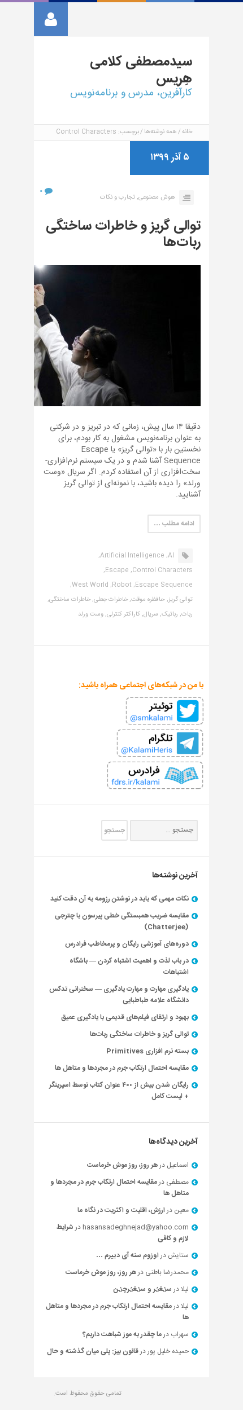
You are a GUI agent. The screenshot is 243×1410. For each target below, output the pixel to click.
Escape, (116, 570)
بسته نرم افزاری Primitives (147, 1051)
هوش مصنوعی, (156, 197)
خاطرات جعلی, (110, 600)
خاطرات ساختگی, (68, 600)
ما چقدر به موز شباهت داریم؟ (122, 1334)
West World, (89, 585)
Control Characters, (162, 570)
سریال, (150, 614)
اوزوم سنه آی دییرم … (127, 1255)
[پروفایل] (51, 19)
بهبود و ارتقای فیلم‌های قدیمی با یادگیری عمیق (125, 1017)
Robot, (121, 585)
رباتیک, (169, 614)
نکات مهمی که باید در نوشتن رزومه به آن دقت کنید (119, 898)
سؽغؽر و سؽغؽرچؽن (143, 1289)
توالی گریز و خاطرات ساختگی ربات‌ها (123, 234)
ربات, (186, 614)
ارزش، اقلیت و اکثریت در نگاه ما (121, 1210)
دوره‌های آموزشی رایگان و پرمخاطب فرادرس (127, 944)
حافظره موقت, (147, 600)
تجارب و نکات (117, 197)
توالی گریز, (180, 600)
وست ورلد (90, 614)
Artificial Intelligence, (131, 556)
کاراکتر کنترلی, (122, 614)
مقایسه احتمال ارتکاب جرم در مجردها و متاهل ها (122, 1068)
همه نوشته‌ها (160, 132)
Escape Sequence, (163, 585)
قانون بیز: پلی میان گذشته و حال (92, 1351)
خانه (187, 132)
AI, (170, 556)
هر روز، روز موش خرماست (122, 1165)
